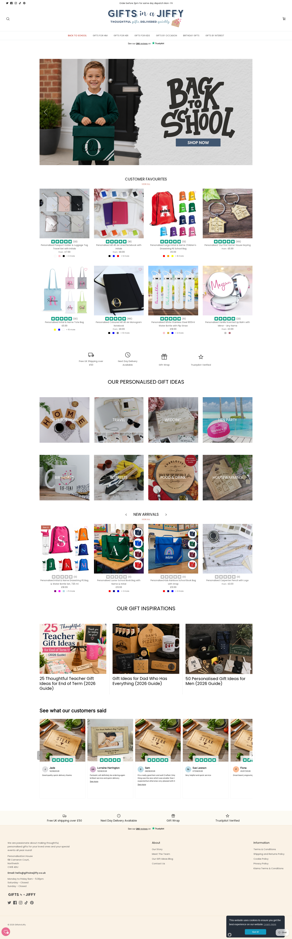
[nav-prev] (40, 755)
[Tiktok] (20, 3)
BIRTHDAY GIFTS (191, 35)
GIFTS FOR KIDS (142, 35)
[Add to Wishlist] (85, 192)
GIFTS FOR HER (121, 35)
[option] (146, 112)
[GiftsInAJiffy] (146, 18)
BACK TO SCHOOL (77, 35)
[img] (61, 241)
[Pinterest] (24, 3)
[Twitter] (7, 3)
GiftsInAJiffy (20, 924)
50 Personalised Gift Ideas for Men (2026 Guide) (215, 681)
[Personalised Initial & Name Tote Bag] (64, 291)
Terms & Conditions (265, 849)
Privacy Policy (261, 863)
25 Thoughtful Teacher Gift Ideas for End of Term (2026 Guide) (68, 683)
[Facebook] (11, 3)
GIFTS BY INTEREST (214, 35)
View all (146, 184)
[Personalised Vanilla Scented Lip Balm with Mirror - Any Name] (228, 291)
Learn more (270, 924)
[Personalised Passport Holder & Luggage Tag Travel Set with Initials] (64, 213)
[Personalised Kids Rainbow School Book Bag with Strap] (173, 549)
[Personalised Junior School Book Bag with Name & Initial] (119, 549)
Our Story (157, 849)
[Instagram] (16, 3)
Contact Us (158, 863)
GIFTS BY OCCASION (166, 35)
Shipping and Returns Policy (269, 854)
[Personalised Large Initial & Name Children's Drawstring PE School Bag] (173, 213)
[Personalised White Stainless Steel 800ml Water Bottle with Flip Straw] (173, 291)
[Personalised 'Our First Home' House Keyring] (228, 213)
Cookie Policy (261, 858)
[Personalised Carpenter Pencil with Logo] (228, 549)
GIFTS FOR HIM (100, 35)
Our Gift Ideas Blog (162, 858)
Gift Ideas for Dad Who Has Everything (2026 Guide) (140, 681)
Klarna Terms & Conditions (268, 868)
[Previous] (46, 112)
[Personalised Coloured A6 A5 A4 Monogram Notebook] (119, 291)
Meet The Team (161, 854)
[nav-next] (252, 755)
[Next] (246, 112)
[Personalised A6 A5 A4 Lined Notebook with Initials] (119, 213)
